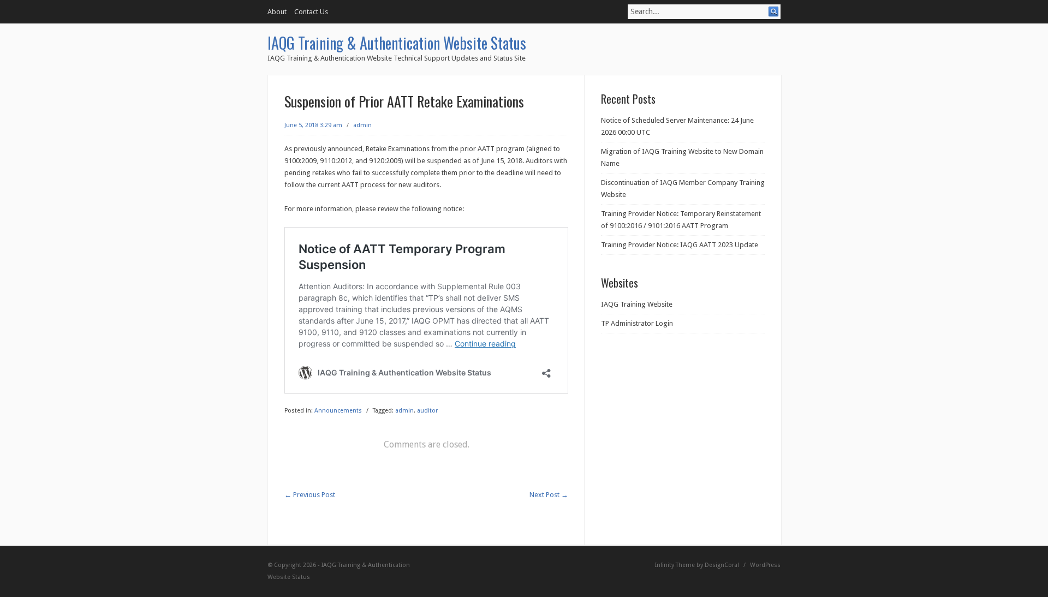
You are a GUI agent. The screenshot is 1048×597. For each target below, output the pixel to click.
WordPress (765, 565)
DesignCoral (722, 565)
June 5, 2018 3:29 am (313, 125)
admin (362, 125)
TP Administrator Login (637, 323)
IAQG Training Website (636, 304)
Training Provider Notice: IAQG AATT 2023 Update (679, 245)
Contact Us (311, 12)
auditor (427, 410)
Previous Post (309, 495)
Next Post (548, 495)
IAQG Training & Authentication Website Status (396, 43)
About (277, 12)
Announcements (338, 410)
